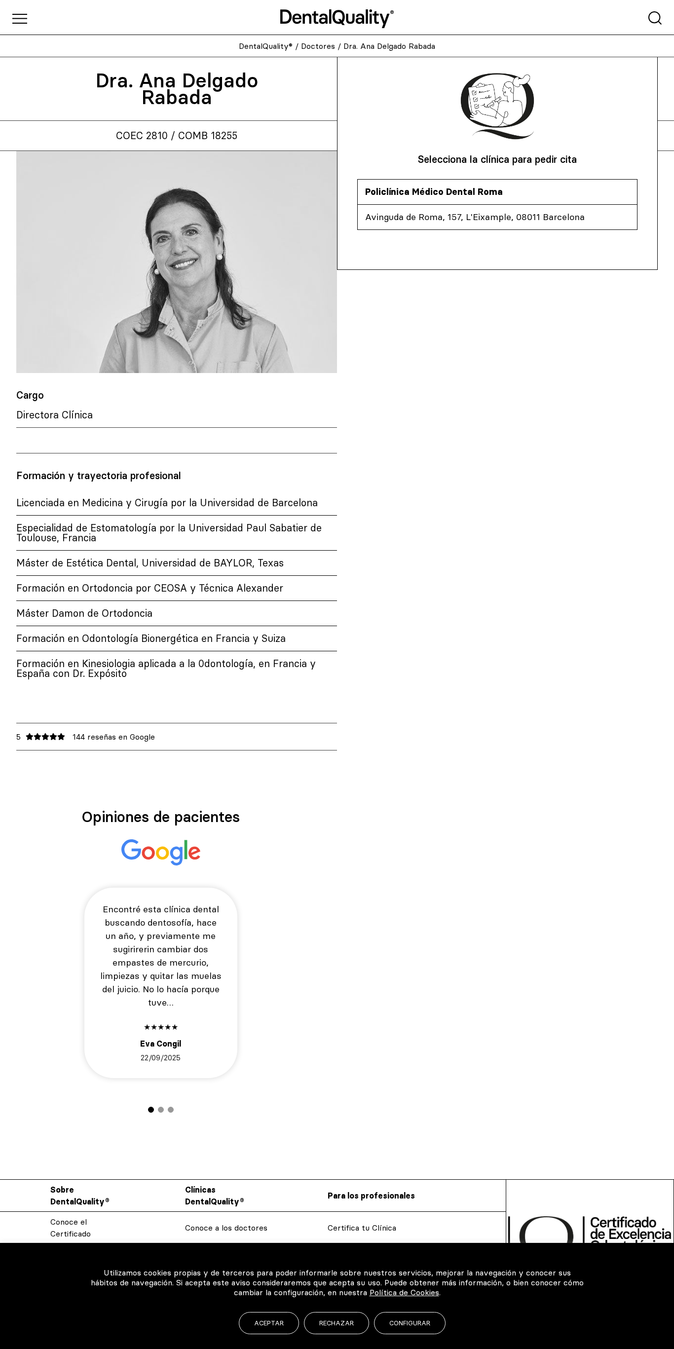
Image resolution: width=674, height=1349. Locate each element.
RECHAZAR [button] (336, 1323)
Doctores (318, 46)
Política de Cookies (404, 1292)
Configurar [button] (409, 1323)
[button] (151, 1110)
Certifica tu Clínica (362, 1228)
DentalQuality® (266, 46)
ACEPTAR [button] (269, 1323)
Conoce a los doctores (226, 1228)
